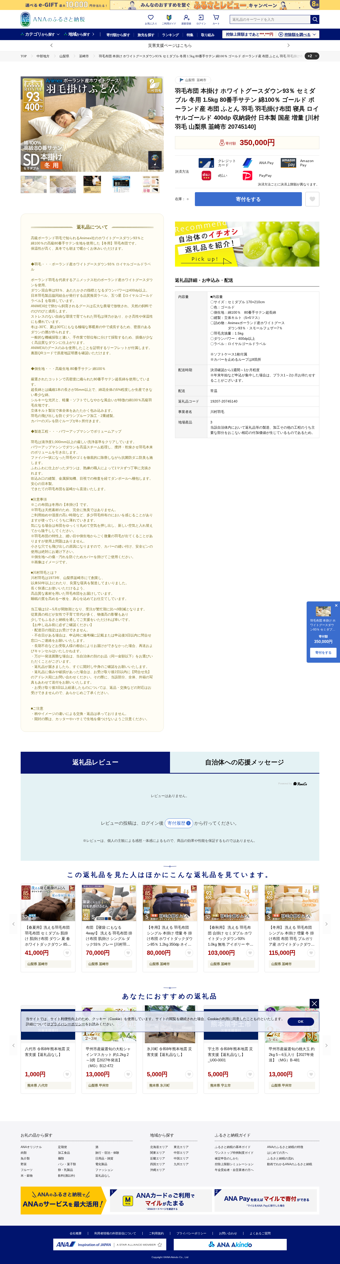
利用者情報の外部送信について (115, 1233)
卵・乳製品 (65, 1170)
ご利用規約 (156, 1233)
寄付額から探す (118, 35)
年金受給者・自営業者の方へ (234, 1170)
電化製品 (101, 1164)
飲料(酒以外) (66, 1175)
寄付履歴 (176, 823)
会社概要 (76, 1233)
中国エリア (181, 1158)
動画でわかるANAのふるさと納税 (289, 1164)
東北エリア (181, 1147)
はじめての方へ (277, 1152)
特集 (190, 35)
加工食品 (64, 1152)
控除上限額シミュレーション (234, 1164)
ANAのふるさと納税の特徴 (285, 1147)
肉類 (24, 1152)
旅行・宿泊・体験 (107, 1152)
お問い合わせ (228, 1233)
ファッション (104, 1170)
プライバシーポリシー (191, 1233)
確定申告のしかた (227, 1158)
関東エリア (157, 1152)
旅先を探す (146, 35)
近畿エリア (157, 1158)
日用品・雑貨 (104, 1158)
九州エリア (181, 1164)
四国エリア (157, 1164)
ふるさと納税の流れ (280, 1158)
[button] (52, 45)
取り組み (208, 35)
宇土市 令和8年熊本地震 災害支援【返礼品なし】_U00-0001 (230, 1054)
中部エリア (181, 1152)
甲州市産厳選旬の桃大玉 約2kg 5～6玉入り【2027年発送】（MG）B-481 (292, 1054)
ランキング (170, 35)
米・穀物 (27, 1175)
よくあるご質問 (260, 1233)
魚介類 (25, 1158)
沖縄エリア (157, 1170)
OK (301, 1022)
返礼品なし (102, 1175)
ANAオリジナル (31, 1147)
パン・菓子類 (67, 1164)
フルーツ (27, 1170)
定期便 (62, 1147)
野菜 (24, 1164)
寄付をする (248, 199)
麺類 (61, 1158)
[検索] (314, 19)
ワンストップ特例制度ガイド (234, 1152)
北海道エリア (159, 1147)
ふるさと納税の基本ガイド (233, 1147)
